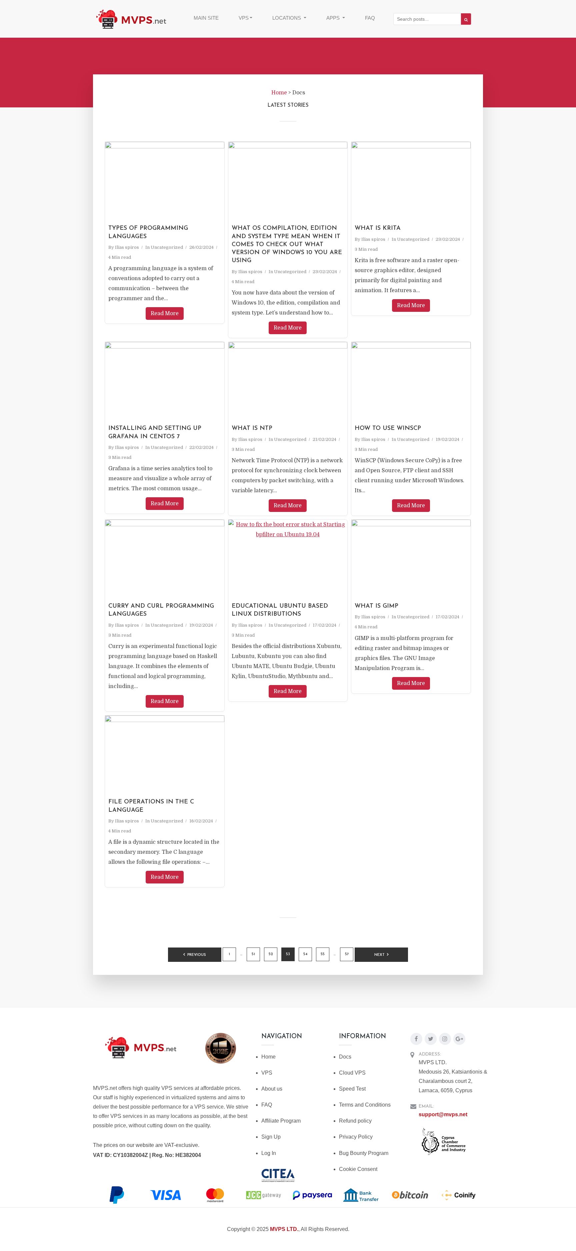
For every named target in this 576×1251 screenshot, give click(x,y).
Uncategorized (167, 247)
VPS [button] (244, 18)
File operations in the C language (151, 806)
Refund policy (355, 1121)
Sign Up (271, 1137)
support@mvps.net (443, 1114)
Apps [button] (333, 18)
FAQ (370, 18)
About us (271, 1089)
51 (253, 954)
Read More (165, 313)
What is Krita (378, 228)
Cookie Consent (358, 1169)
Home (268, 1057)
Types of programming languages (148, 232)
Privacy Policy (356, 1137)
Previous (196, 955)
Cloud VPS (352, 1073)
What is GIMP (376, 606)
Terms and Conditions (365, 1105)
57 (347, 954)
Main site (206, 18)
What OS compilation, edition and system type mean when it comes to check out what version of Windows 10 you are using (287, 244)
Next (379, 955)
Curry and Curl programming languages (161, 610)
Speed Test (352, 1089)
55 (323, 954)
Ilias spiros (127, 247)
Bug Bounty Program (363, 1153)
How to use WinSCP (388, 429)
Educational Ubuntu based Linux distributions (280, 610)
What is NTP (252, 429)
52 (271, 954)
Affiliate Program (281, 1121)
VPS (266, 1073)
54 (305, 954)
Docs (345, 1057)
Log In (268, 1153)
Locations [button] (287, 18)
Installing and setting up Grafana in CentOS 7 (154, 433)
